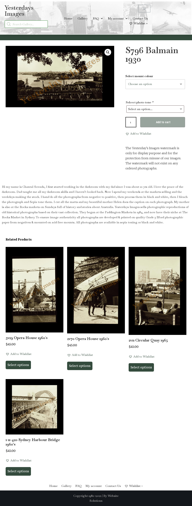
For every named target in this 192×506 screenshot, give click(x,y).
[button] (107, 52)
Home (68, 18)
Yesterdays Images (19, 10)
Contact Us (140, 18)
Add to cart (163, 122)
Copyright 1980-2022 (87, 496)
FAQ (96, 18)
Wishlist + (141, 23)
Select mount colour (139, 76)
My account (116, 18)
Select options (18, 365)
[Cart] (144, 8)
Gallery (83, 18)
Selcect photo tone (139, 102)
